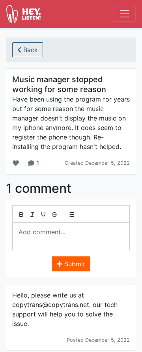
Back (29, 50)
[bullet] (71, 214)
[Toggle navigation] (125, 14)
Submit (73, 264)
